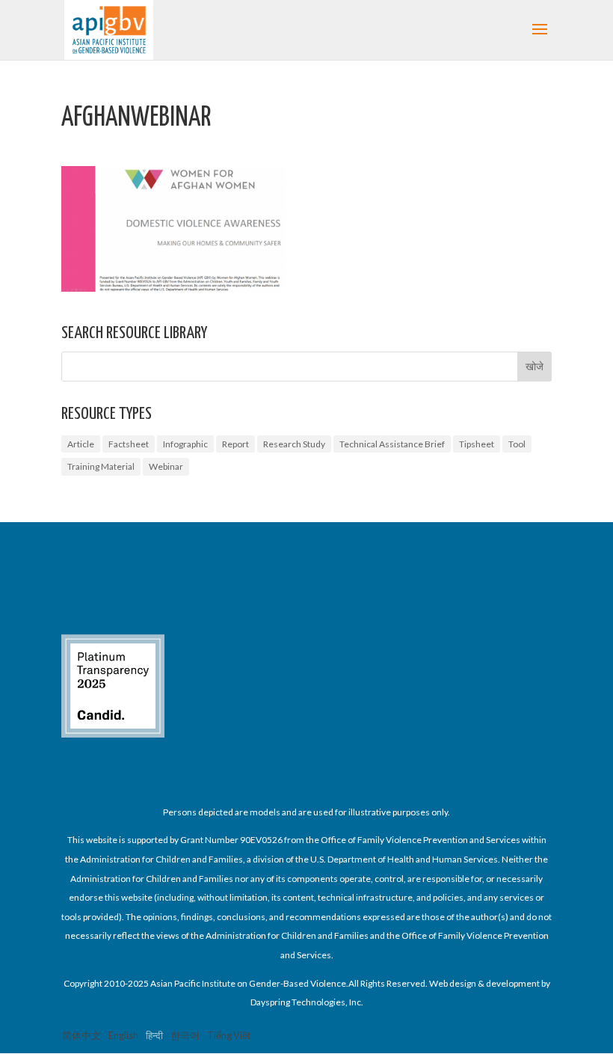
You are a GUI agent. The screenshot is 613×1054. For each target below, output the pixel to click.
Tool (517, 444)
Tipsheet (476, 444)
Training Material (101, 466)
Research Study (294, 444)
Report (235, 444)
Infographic (185, 444)
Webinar (166, 466)
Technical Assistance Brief (392, 444)
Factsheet (128, 444)
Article (80, 444)
